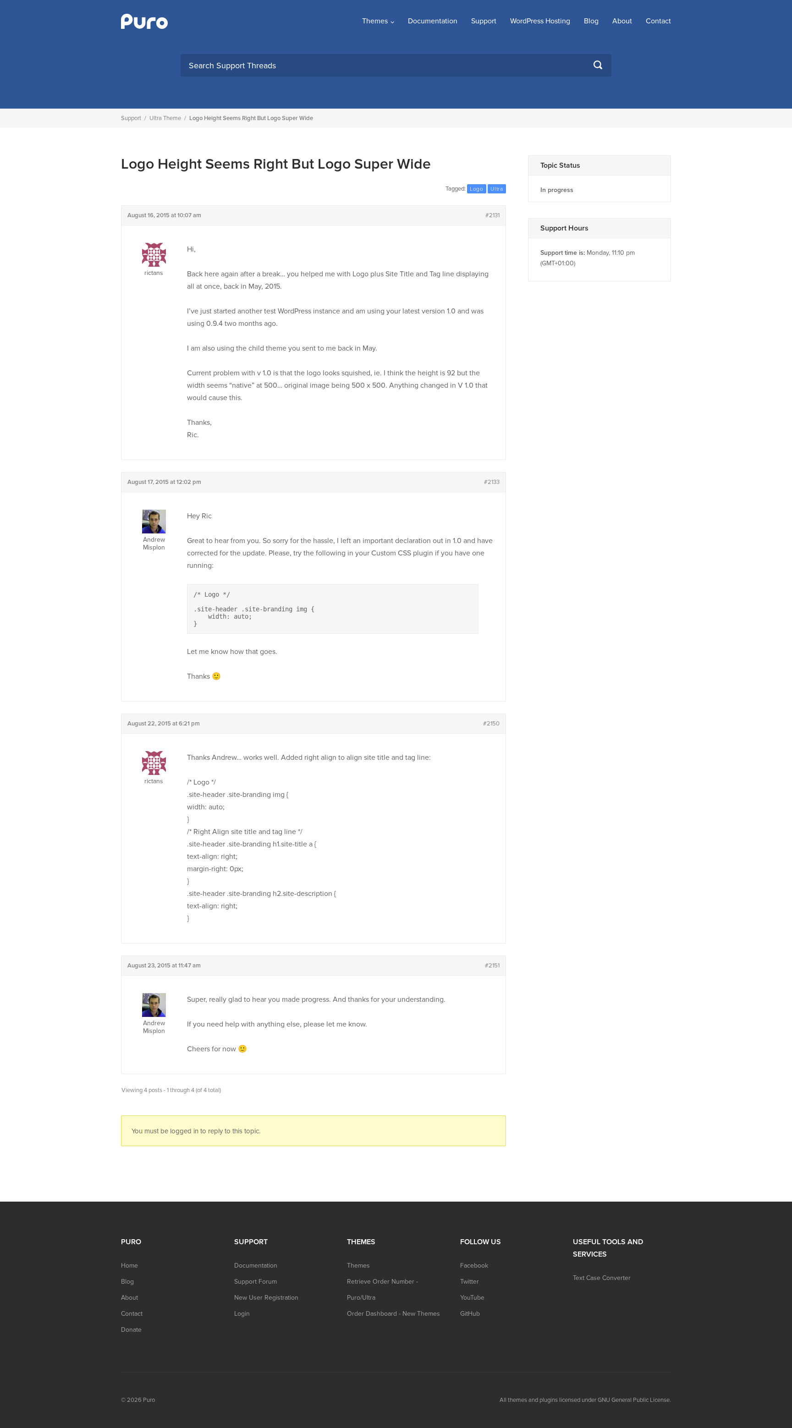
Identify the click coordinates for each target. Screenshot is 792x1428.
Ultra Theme (165, 118)
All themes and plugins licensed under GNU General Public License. (585, 1400)
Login (242, 1314)
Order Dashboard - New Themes (393, 1314)
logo (477, 189)
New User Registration (266, 1298)
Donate (131, 1330)
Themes (375, 21)
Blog (591, 21)
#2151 (492, 965)
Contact (658, 21)
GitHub (470, 1314)
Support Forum (255, 1281)
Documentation (432, 21)
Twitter (469, 1281)
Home (129, 1265)
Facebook (474, 1265)
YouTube (472, 1298)
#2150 (491, 723)
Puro (149, 1400)
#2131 (492, 215)
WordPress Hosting (540, 21)
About (622, 21)
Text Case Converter (602, 1278)
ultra (496, 189)
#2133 (492, 482)
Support (483, 21)
